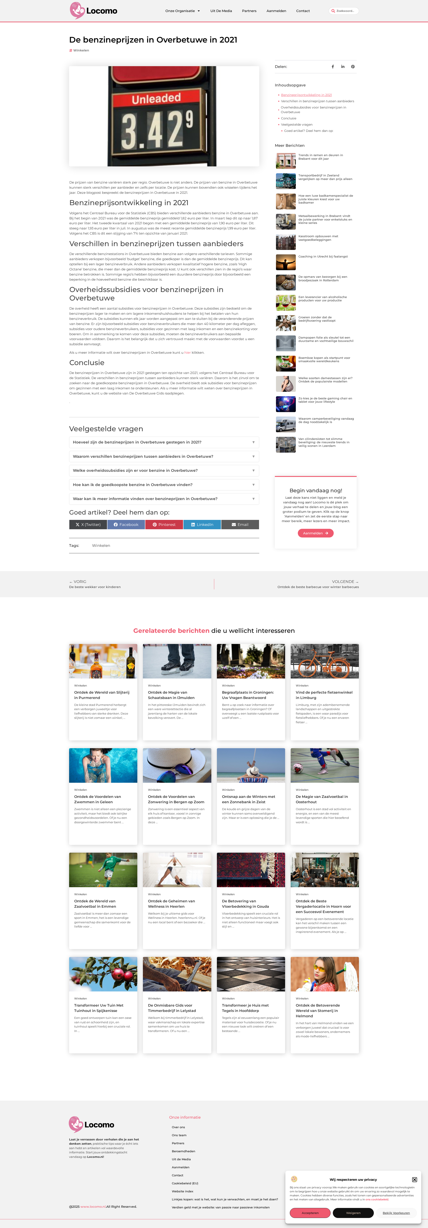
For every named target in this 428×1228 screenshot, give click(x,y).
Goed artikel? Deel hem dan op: (308, 131)
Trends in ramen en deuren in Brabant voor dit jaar (320, 156)
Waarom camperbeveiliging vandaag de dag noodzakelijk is (326, 420)
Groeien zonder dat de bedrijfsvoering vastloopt (316, 319)
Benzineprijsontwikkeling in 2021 (306, 95)
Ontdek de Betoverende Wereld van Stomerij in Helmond (318, 1010)
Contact (303, 11)
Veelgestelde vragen (297, 125)
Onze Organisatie (180, 11)
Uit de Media (181, 1159)
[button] (414, 1179)
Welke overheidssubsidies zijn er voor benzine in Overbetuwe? (164, 470)
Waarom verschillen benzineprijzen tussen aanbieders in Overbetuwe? (164, 456)
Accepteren (310, 1213)
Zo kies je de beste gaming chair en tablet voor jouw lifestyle (325, 400)
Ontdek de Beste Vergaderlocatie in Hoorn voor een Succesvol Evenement (323, 906)
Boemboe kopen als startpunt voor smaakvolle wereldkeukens (324, 359)
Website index (182, 1191)
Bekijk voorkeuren (396, 1213)
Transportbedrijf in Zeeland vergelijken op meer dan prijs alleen (325, 177)
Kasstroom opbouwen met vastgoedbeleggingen (318, 237)
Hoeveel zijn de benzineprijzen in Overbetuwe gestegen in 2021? (164, 442)
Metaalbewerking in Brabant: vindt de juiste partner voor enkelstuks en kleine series (325, 219)
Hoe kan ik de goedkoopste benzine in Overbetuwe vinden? (164, 484)
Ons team (179, 1135)
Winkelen (81, 50)
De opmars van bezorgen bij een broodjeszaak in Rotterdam (322, 278)
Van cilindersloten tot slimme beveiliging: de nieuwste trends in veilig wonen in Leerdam (324, 442)
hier (187, 352)
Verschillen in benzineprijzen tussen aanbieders (317, 101)
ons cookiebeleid (377, 1199)
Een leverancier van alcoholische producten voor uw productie (322, 298)
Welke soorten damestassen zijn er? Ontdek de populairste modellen (325, 379)
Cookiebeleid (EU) (185, 1183)
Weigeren (353, 1213)
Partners (249, 11)
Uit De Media (221, 11)
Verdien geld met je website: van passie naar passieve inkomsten (221, 1207)
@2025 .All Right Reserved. (103, 1206)
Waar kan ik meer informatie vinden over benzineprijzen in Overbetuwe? (164, 499)
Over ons (178, 1127)
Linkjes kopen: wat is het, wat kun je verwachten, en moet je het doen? (225, 1199)
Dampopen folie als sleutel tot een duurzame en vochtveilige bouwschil (326, 339)
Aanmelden (276, 11)
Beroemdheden (183, 1151)
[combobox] (344, 11)
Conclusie (288, 118)
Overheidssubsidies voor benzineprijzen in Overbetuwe (313, 109)
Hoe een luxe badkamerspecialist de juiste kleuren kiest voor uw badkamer (325, 199)
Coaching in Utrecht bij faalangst (323, 256)
